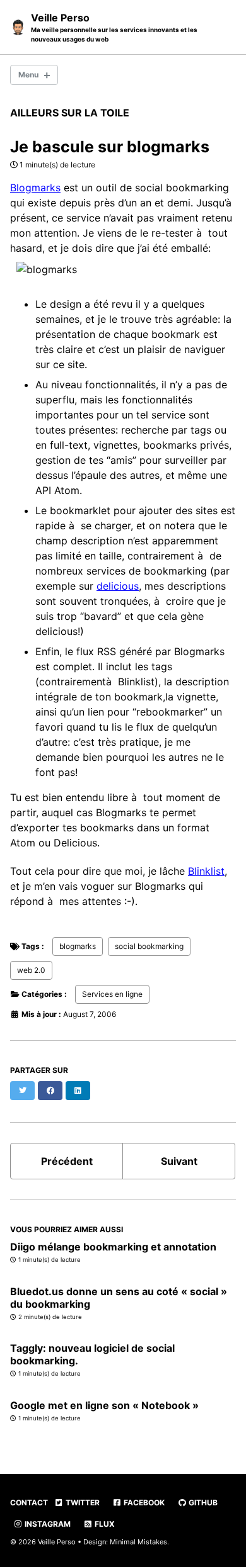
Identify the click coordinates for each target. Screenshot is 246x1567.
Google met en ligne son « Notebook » (104, 1405)
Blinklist (206, 871)
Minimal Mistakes (138, 1541)
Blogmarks (35, 187)
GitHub (202, 1502)
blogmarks (77, 946)
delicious (118, 586)
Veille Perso (114, 27)
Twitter (82, 1502)
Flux (104, 1524)
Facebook (143, 1502)
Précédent (67, 1161)
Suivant (179, 1161)
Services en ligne (112, 994)
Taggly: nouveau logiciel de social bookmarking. (92, 1354)
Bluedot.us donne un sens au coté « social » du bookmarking (118, 1297)
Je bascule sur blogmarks (109, 146)
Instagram (47, 1524)
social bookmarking (149, 946)
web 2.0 (31, 970)
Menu (28, 74)
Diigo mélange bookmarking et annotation (113, 1246)
